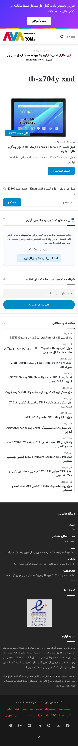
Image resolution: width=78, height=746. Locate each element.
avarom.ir (55, 676)
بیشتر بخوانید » (61, 171)
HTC (53, 715)
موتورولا (27, 715)
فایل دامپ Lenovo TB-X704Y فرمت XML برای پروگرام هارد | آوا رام (41, 149)
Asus (61, 715)
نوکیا (16, 709)
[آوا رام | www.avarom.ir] (19, 36)
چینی (24, 709)
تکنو (9, 709)
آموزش (8, 715)
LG (46, 715)
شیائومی (37, 715)
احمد (72, 525)
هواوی (39, 709)
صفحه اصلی (64, 709)
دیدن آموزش (39, 21)
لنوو (31, 709)
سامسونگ (50, 709)
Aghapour (69, 571)
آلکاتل (70, 715)
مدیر (72, 548)
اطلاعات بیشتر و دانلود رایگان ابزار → (39, 258)
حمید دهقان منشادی (63, 536)
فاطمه (71, 559)
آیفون (17, 715)
